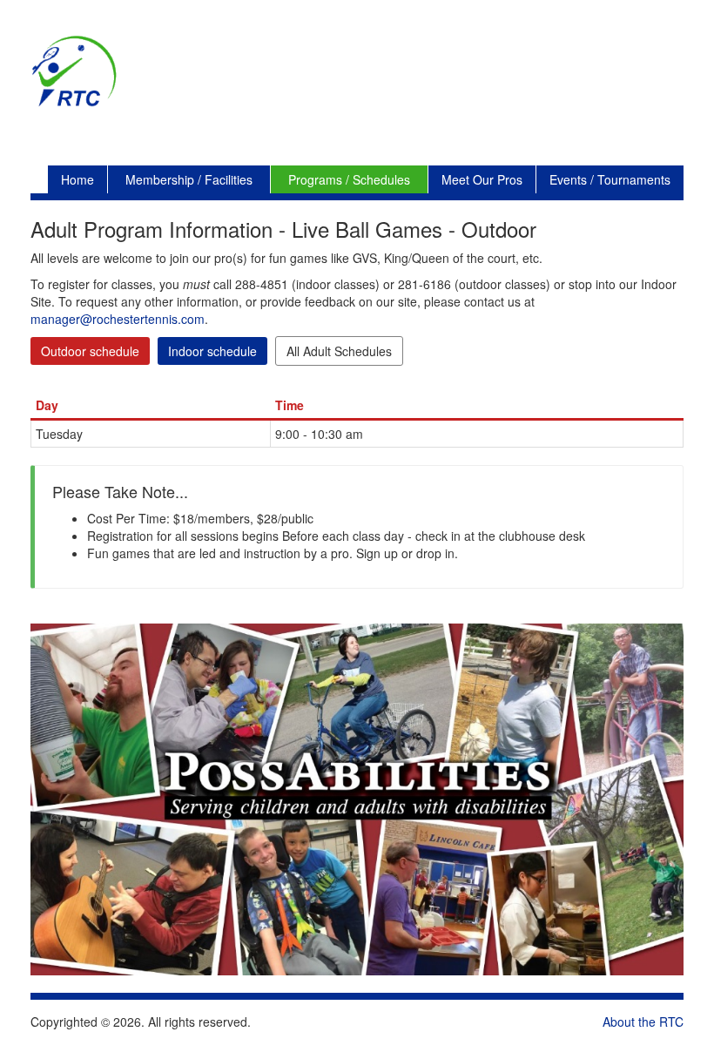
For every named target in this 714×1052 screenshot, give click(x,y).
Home (77, 179)
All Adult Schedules (339, 351)
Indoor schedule (212, 351)
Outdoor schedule (90, 351)
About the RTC (643, 1021)
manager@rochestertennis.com (117, 318)
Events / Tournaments (609, 179)
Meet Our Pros (481, 179)
